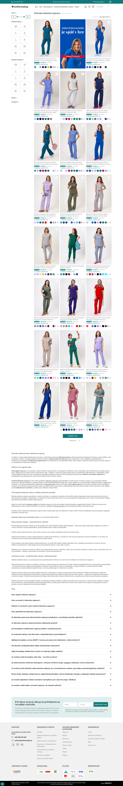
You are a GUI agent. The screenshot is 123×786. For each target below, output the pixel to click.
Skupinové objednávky (61, 7)
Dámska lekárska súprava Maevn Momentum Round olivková (71, 215)
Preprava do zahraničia (45, 758)
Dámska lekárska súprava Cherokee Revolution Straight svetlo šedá (98, 267)
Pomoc (77, 7)
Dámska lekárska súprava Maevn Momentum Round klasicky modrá (71, 163)
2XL (15, 46)
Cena (13, 13)
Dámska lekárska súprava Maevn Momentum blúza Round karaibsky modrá (46, 163)
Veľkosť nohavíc (17, 60)
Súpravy (65, 732)
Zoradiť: (95, 17)
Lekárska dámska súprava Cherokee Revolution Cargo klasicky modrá (46, 111)
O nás (90, 732)
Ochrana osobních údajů (96, 739)
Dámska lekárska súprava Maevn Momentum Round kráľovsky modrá (98, 163)
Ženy (36, 7)
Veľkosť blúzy (16, 21)
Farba (13, 98)
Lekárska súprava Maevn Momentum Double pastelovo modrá (98, 422)
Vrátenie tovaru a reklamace (46, 741)
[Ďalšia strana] (79, 440)
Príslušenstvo (48, 7)
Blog (89, 742)
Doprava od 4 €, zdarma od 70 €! (61, 1)
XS (24, 27)
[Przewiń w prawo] (57, 67)
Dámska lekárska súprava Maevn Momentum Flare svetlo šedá (45, 267)
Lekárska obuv (67, 742)
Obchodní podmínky (95, 735)
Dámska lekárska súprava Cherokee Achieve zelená (72, 267)
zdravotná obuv (59, 506)
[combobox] (103, 6)
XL (24, 40)
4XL (15, 53)
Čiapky (64, 755)
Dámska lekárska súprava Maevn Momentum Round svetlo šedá (97, 215)
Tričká (64, 748)
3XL (24, 46)
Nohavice (65, 739)
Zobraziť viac (73, 436)
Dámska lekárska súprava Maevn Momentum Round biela (71, 111)
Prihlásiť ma (101, 704)
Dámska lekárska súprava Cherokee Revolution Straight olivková (46, 318)
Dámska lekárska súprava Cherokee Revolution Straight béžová (46, 370)
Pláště (64, 752)
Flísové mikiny (67, 745)
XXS (15, 27)
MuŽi (40, 7)
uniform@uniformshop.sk (23, 740)
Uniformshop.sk (15, 784)
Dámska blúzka (50, 484)
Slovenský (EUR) (99, 2)
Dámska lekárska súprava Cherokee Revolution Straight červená (98, 318)
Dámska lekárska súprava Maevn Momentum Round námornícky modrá (97, 111)
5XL (24, 53)
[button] (61, 595)
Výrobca (14, 102)
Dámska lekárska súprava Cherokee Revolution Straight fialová (72, 318)
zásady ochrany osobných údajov (76, 782)
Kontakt (39, 732)
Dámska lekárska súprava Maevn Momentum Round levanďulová (45, 215)
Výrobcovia (92, 745)
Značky (71, 7)
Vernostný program (43, 755)
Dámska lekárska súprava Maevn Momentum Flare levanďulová (97, 370)
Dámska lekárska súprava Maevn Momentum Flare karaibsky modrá (45, 59)
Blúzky (64, 735)
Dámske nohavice (52, 481)
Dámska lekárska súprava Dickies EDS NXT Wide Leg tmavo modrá (45, 422)
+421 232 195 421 (18, 1)
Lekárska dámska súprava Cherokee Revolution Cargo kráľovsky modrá (98, 59)
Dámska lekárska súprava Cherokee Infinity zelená (72, 370)
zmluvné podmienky (56, 784)
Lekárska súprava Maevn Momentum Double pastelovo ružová (72, 422)
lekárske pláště (32, 504)
